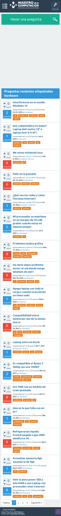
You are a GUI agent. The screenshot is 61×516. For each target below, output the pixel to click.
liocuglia (29, 326)
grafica (16, 451)
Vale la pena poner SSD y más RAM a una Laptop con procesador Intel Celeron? (29, 483)
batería (39, 305)
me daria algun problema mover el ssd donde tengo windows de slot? (29, 268)
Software (23, 373)
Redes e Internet (29, 205)
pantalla (17, 183)
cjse (27, 394)
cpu (15, 115)
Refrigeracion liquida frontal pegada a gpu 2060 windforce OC (29, 435)
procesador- (27, 448)
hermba (28, 415)
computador (32, 253)
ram (19, 332)
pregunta (17, 145)
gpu (38, 142)
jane (27, 371)
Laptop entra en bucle (26, 342)
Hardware (29, 112)
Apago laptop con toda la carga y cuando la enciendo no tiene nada (29, 292)
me (27, 231)
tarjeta (16, 253)
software (17, 208)
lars (27, 299)
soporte (16, 119)
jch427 (28, 490)
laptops (31, 142)
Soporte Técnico (27, 159)
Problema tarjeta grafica (28, 243)
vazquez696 (30, 178)
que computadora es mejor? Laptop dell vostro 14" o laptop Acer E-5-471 (30, 129)
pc (24, 162)
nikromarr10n (31, 466)
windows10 (23, 115)
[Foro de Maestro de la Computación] (24, 4)
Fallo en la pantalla (24, 173)
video (23, 253)
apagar (16, 308)
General (23, 139)
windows (25, 183)
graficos (27, 380)
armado (16, 377)
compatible (18, 335)
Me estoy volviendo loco (28, 152)
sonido (41, 115)
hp (15, 305)
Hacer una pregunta (26, 19)
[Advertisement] (30, 56)
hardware (33, 115)
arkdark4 (29, 247)
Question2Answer (18, 514)
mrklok (28, 442)
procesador (18, 380)
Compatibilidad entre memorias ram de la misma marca (29, 319)
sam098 (28, 202)
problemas (17, 400)
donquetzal (30, 110)
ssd (37, 281)
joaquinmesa (30, 276)
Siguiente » (36, 502)
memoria (33, 421)
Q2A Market (18, 512)
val (27, 136)
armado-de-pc (26, 377)
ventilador (26, 256)
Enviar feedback (9, 509)
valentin (29, 156)
